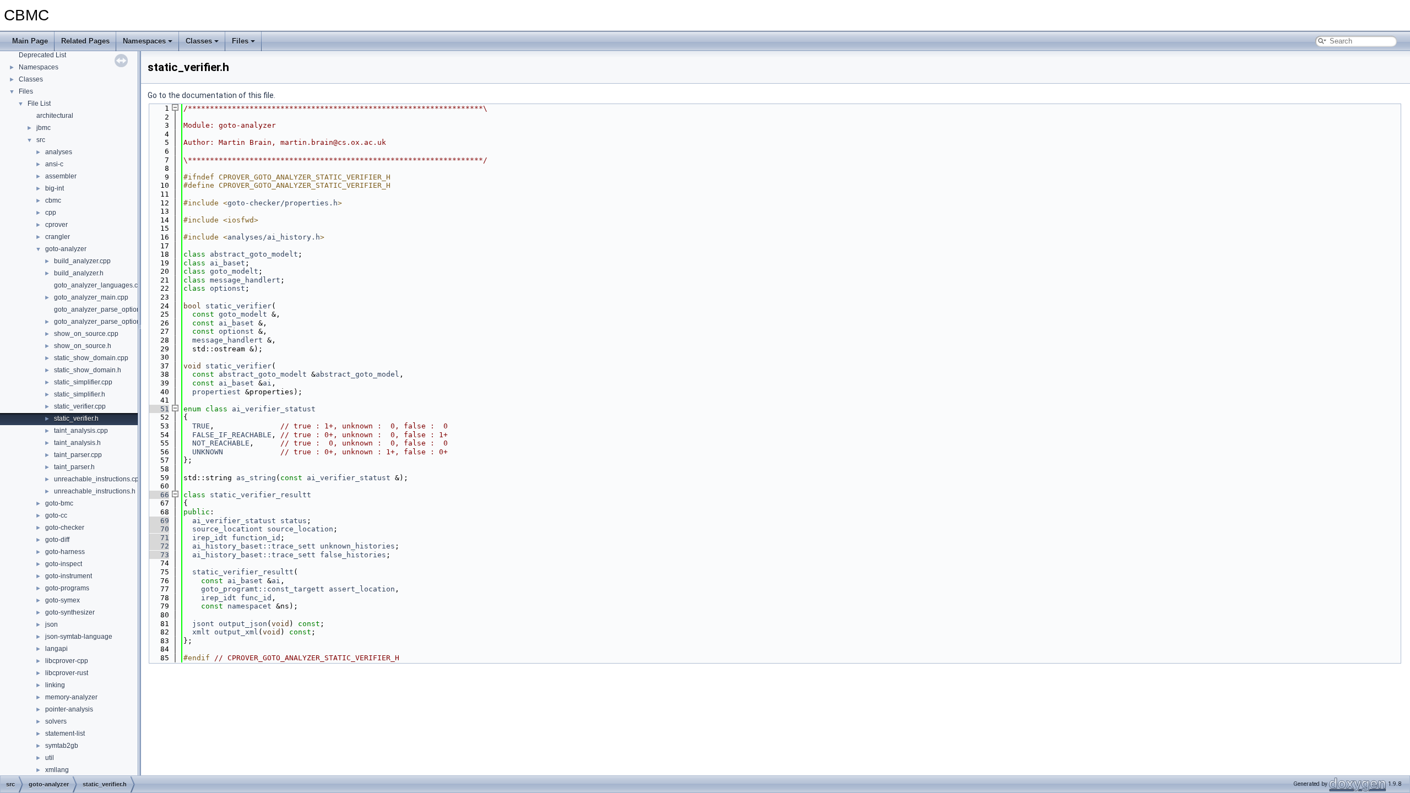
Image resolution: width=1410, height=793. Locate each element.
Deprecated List (42, 55)
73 (158, 555)
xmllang (57, 770)
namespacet (249, 606)
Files (240, 41)
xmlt (201, 632)
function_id (256, 538)
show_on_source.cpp (86, 334)
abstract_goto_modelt (254, 254)
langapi (56, 649)
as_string (256, 478)
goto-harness (65, 552)
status (293, 521)
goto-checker (64, 527)
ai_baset (227, 263)
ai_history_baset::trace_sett (254, 546)
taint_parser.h (74, 467)
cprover (56, 225)
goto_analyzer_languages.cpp (99, 285)
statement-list (65, 733)
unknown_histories (357, 546)
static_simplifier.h (79, 394)
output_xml (236, 632)
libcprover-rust (66, 673)
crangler (57, 237)
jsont (203, 624)
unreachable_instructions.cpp (98, 479)
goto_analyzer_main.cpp (91, 297)
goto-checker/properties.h (282, 203)
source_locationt (227, 529)
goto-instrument (68, 576)
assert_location (362, 589)
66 (158, 495)
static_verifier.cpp (80, 406)
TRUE (201, 426)
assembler (61, 176)
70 (158, 529)
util (49, 758)
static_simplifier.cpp (83, 382)
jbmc (43, 128)
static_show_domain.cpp (91, 358)
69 (158, 521)
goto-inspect (63, 564)
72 (158, 546)
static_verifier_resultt (260, 495)
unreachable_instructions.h (94, 491)
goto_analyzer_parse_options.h (101, 321)
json (51, 624)
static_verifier (238, 306)
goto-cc (56, 515)
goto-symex (62, 600)
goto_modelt (234, 271)
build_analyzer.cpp (82, 261)
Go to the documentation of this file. (211, 95)
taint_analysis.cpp (81, 430)
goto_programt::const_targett (262, 589)
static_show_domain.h (87, 370)
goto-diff (57, 540)
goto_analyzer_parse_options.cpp (105, 309)
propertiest (216, 392)
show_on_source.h (82, 346)
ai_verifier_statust (274, 409)
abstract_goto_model (357, 374)
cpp (50, 212)
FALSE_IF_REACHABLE (232, 435)
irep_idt (209, 538)
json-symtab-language (78, 636)
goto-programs (67, 588)
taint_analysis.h (77, 443)
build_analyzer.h (79, 273)
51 (158, 409)
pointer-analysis (69, 709)
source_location (300, 529)
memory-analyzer (71, 697)
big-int (54, 188)
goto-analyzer (65, 249)
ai (267, 383)
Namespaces (144, 41)
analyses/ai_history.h (273, 237)
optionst (227, 288)
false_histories (353, 555)
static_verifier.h (76, 418)
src (40, 140)
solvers (56, 721)
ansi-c (54, 164)
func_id (256, 598)
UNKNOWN (207, 452)
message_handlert (245, 280)
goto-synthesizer (70, 612)
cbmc (53, 200)
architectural (54, 116)
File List (39, 103)
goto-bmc (59, 503)
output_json (243, 624)
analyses (58, 152)
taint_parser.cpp (78, 455)
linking (55, 685)
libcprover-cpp (66, 661)
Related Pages (85, 41)
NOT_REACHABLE (221, 443)
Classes (199, 41)
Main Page (30, 41)
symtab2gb (61, 745)
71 (158, 538)
